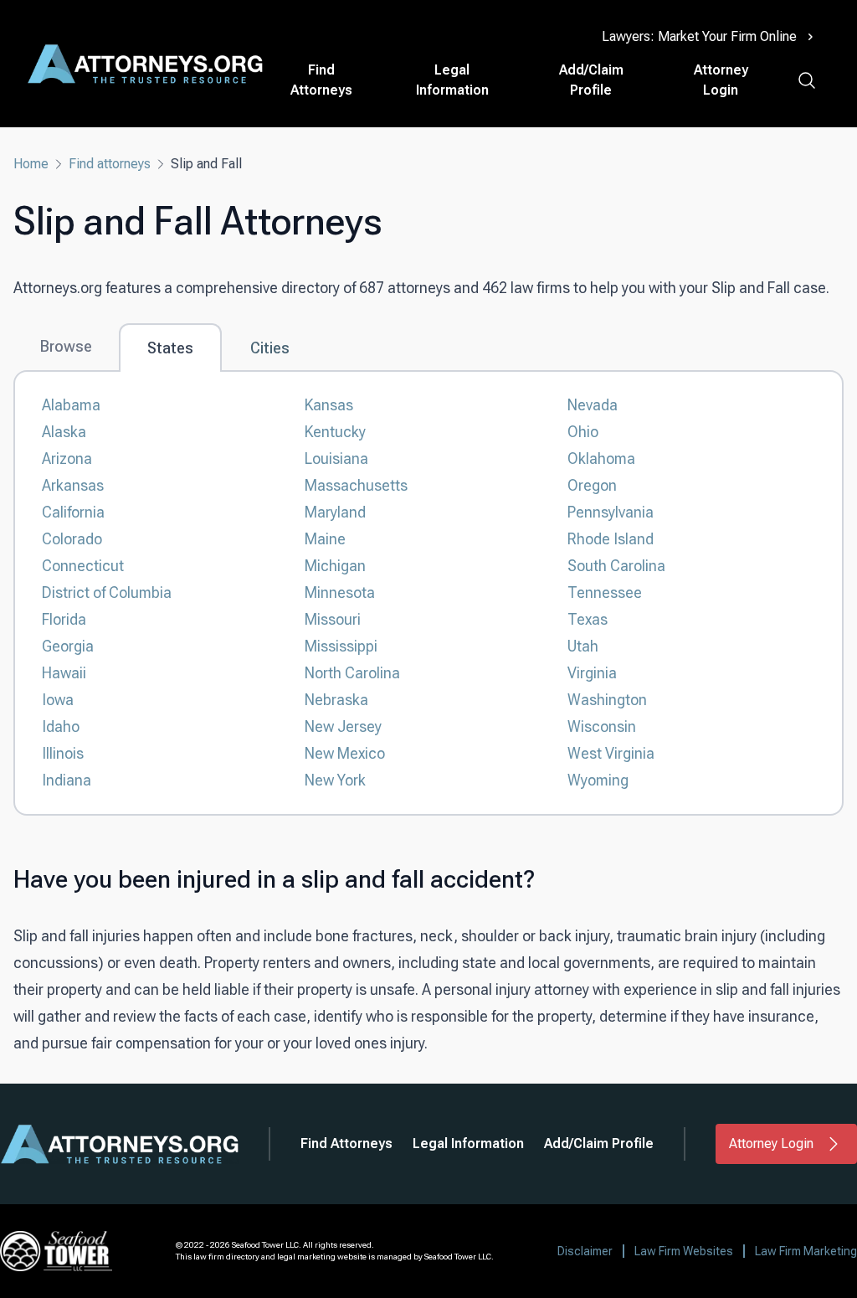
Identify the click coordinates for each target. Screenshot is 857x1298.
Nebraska (336, 699)
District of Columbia (107, 592)
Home (31, 164)
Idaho (61, 726)
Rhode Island (610, 539)
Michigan (335, 565)
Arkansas (73, 485)
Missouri (333, 619)
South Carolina (616, 565)
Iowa (58, 699)
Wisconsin (601, 726)
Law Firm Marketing (806, 1251)
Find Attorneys (321, 80)
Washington (607, 699)
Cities (270, 348)
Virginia (592, 673)
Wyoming (598, 780)
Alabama (71, 405)
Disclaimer (585, 1251)
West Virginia (610, 753)
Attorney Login (721, 80)
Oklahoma (601, 458)
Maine (325, 539)
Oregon (592, 485)
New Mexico (345, 753)
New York (335, 780)
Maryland (335, 512)
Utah (582, 646)
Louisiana (336, 458)
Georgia (68, 646)
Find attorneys (110, 164)
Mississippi (341, 646)
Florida (64, 619)
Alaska (64, 431)
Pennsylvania (610, 512)
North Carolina (352, 673)
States (170, 348)
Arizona (67, 458)
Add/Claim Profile (591, 80)
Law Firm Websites (683, 1251)
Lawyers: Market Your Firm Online (699, 36)
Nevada (592, 405)
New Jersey (343, 726)
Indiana (66, 780)
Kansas (329, 405)
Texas (587, 619)
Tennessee (604, 592)
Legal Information (452, 80)
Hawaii (64, 673)
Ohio (582, 431)
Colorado (72, 539)
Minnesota (340, 592)
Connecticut (83, 565)
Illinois (63, 753)
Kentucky (335, 431)
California (73, 512)
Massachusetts (356, 485)
